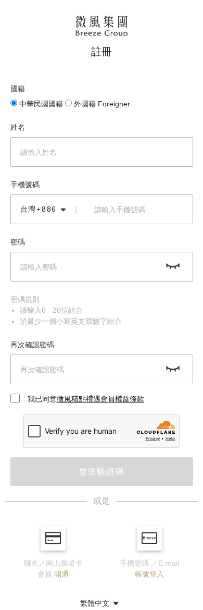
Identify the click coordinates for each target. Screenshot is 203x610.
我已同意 (86, 399)
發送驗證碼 (102, 471)
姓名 (17, 127)
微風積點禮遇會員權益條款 (100, 399)
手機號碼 (25, 184)
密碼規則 (25, 299)
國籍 (17, 88)
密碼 (17, 242)
